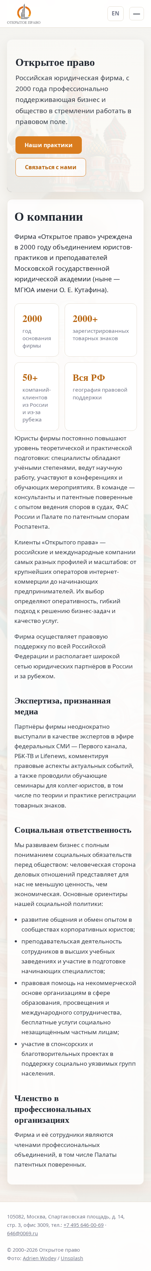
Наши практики (49, 145)
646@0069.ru (22, 1233)
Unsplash (72, 1258)
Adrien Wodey (39, 1258)
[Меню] (136, 13)
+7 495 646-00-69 (84, 1225)
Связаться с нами (51, 167)
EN (115, 13)
